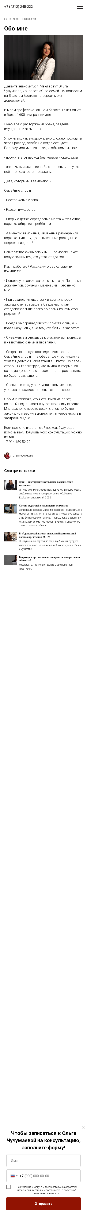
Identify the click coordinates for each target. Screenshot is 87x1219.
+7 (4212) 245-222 (18, 7)
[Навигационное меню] (80, 7)
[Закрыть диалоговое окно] (83, 1127)
